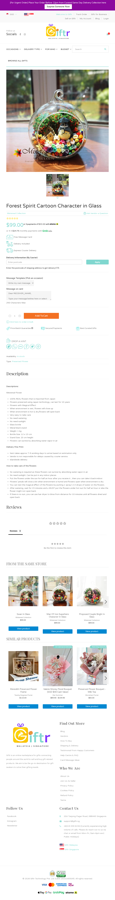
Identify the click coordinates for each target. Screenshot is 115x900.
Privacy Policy (66, 786)
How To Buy (66, 741)
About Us (64, 776)
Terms (63, 800)
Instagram (12, 821)
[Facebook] (20, 34)
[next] (106, 602)
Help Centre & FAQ (69, 755)
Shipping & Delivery (69, 745)
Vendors (64, 736)
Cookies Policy (67, 790)
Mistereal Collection (16, 213)
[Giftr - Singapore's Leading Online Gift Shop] (57, 32)
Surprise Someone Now (58, 6)
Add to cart (41, 315)
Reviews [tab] (13, 531)
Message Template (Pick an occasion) (24, 278)
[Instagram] (25, 34)
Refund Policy (66, 795)
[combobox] (90, 49)
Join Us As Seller (68, 781)
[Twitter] (32, 346)
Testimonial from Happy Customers (77, 750)
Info (50, 231)
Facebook (11, 816)
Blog (62, 731)
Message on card (14, 289)
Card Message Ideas (70, 760)
